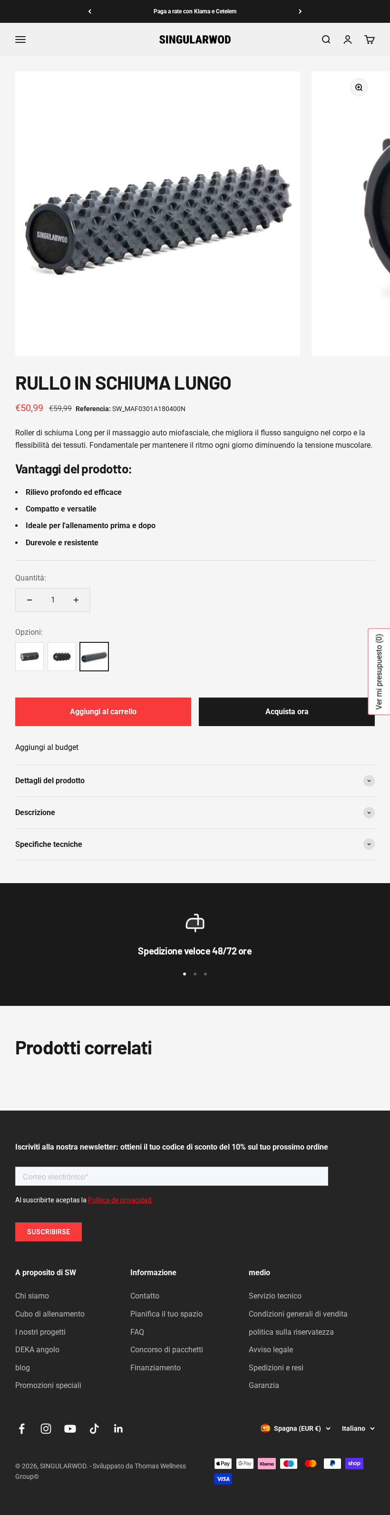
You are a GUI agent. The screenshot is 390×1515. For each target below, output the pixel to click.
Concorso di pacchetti (166, 1349)
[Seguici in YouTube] (70, 1428)
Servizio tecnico (275, 1295)
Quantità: (30, 577)
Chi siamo (32, 1295)
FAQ (137, 1332)
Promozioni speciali (48, 1385)
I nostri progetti (40, 1332)
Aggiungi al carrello (103, 711)
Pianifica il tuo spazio (166, 1313)
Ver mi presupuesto (378, 671)
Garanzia (264, 1385)
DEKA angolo (37, 1349)
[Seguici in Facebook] (21, 1428)
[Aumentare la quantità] (76, 600)
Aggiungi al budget (46, 747)
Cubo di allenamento (50, 1313)
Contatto (144, 1295)
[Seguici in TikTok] (94, 1428)
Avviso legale (271, 1349)
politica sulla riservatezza (291, 1332)
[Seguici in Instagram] (45, 1428)
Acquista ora (287, 711)
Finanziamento (155, 1367)
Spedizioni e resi (276, 1367)
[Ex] (89, 11)
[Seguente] (300, 11)
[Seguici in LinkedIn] (118, 1428)
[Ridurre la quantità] (29, 600)
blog (22, 1367)
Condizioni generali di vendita (298, 1313)
